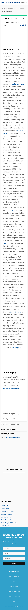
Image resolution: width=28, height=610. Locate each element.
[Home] (10, 3)
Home (10, 576)
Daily (14, 601)
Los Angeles (16, 348)
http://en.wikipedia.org (11, 388)
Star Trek (11, 210)
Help (14, 581)
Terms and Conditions (14, 596)
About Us (16, 576)
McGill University (18, 84)
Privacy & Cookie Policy (14, 591)
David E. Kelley (16, 312)
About (13, 437)
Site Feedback (14, 586)
